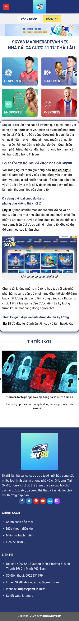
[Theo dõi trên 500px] (50, 501)
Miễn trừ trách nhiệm (20, 535)
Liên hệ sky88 (15, 542)
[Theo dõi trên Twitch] (57, 501)
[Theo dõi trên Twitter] (29, 501)
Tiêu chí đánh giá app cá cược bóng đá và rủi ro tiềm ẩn (39, 397)
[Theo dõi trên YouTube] (43, 501)
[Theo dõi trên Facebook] (22, 501)
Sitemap (27, 596)
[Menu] (6, 7)
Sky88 (6, 125)
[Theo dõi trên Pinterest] (36, 501)
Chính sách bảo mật (19, 522)
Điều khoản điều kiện (20, 528)
